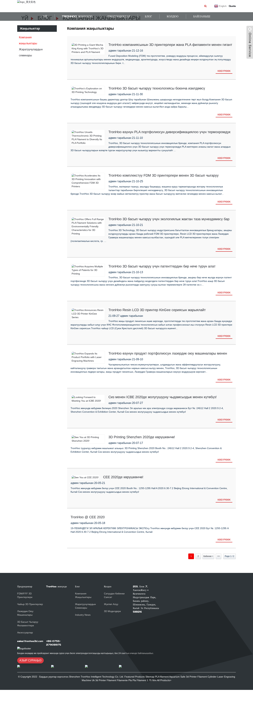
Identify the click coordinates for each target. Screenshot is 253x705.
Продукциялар (118, 16)
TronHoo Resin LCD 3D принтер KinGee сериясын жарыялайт (157, 310)
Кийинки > (208, 556)
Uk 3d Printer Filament (104, 680)
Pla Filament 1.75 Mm (144, 680)
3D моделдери (112, 611)
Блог (148, 16)
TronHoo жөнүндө (77, 16)
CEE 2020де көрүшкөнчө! (123, 477)
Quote (232, 6)
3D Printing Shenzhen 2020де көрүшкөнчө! (141, 437)
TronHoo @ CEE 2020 (88, 517)
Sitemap (149, 676)
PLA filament (162, 676)
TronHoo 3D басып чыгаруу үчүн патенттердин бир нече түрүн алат (161, 266)
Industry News (83, 614)
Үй (45, 16)
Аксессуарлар (25, 632)
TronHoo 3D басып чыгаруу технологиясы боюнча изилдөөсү (156, 88)
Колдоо (107, 586)
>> (218, 556)
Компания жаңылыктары (28, 40)
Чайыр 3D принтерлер (30, 604)
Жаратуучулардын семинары (31, 52)
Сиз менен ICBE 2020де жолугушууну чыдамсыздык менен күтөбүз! (162, 397)
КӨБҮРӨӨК (224, 71)
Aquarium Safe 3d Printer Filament (188, 676)
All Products (163, 680)
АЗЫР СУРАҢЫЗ (30, 660)
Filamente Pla (124, 680)
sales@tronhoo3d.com (30, 641)
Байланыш (201, 16)
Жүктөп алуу (111, 604)
